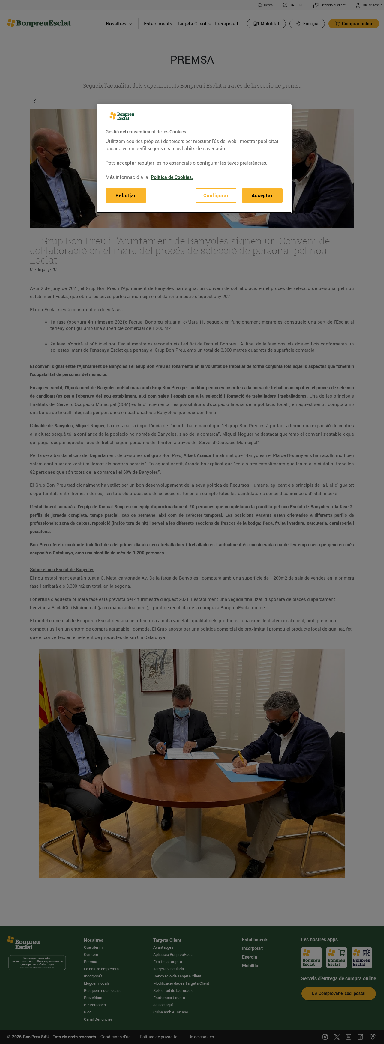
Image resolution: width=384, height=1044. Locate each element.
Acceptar (262, 195)
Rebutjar (126, 195)
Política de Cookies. (172, 177)
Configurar (216, 195)
